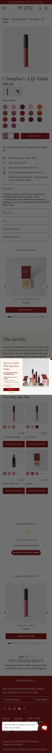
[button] (44, 727)
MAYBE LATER (11, 392)
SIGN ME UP (11, 389)
